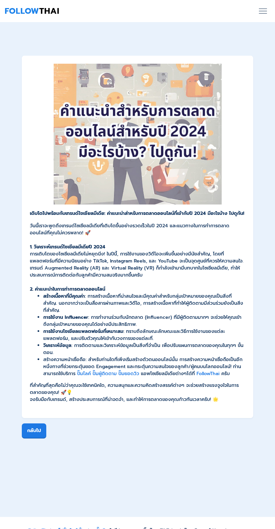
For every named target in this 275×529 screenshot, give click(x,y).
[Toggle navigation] (262, 11)
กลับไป (34, 430)
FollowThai (208, 373)
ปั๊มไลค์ (84, 373)
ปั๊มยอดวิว (128, 373)
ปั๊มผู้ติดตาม (105, 373)
